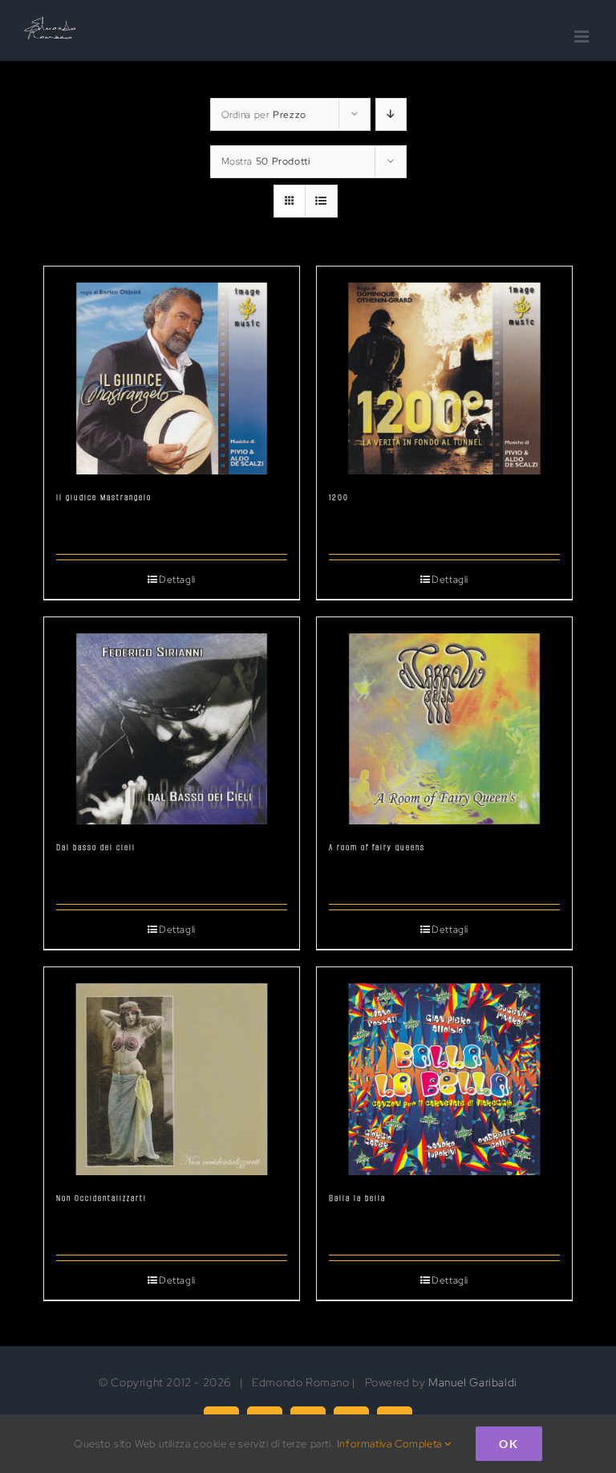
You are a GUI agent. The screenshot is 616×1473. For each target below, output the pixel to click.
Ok (509, 1444)
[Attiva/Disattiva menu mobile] (583, 36)
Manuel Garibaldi (472, 1382)
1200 (339, 497)
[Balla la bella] (444, 1071)
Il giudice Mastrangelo (104, 497)
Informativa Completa (391, 1444)
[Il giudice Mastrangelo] (171, 370)
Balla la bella (357, 1198)
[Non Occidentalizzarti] (171, 1071)
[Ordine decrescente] (391, 114)
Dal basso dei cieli (96, 847)
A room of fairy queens (377, 847)
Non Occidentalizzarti (101, 1198)
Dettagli (177, 579)
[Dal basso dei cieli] (171, 721)
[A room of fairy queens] (444, 721)
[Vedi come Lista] (321, 201)
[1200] (444, 370)
